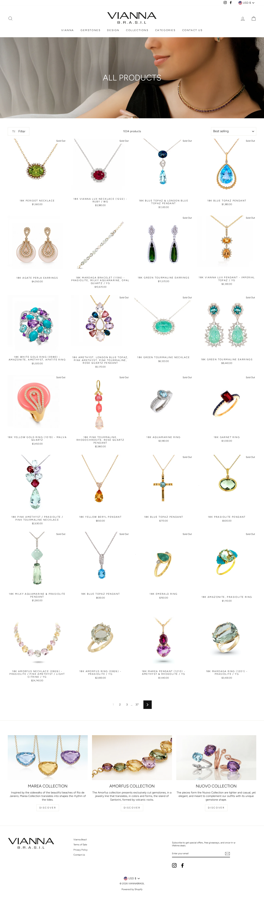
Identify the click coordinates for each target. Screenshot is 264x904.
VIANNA (67, 30)
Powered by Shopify (132, 889)
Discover (47, 807)
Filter (21, 131)
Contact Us (79, 854)
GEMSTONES (90, 30)
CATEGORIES (165, 30)
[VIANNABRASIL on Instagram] (174, 865)
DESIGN (113, 30)
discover (132, 807)
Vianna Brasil (80, 839)
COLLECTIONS (137, 30)
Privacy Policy (80, 849)
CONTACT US (192, 30)
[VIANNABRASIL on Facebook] (182, 865)
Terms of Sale (80, 844)
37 (136, 704)
